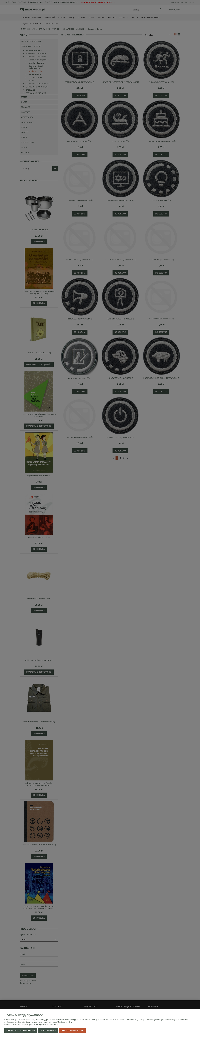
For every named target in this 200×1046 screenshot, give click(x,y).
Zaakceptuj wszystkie (72, 1030)
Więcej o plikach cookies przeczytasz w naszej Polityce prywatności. (31, 1024)
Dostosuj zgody (48, 1030)
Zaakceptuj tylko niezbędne (20, 1030)
